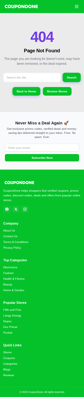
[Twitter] (16, 209)
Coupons (9, 358)
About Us (9, 230)
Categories (10, 363)
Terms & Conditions (15, 242)
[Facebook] (7, 209)
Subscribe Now (42, 157)
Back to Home (26, 91)
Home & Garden (13, 290)
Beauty (7, 284)
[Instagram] (25, 209)
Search (71, 77)
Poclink (7, 332)
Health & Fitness (13, 278)
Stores (7, 352)
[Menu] (77, 6)
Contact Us (10, 236)
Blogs (6, 369)
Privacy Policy (12, 247)
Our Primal (10, 327)
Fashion (8, 273)
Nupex (7, 321)
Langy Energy (12, 315)
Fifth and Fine (12, 309)
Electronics (10, 267)
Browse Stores (57, 91)
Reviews (8, 375)
